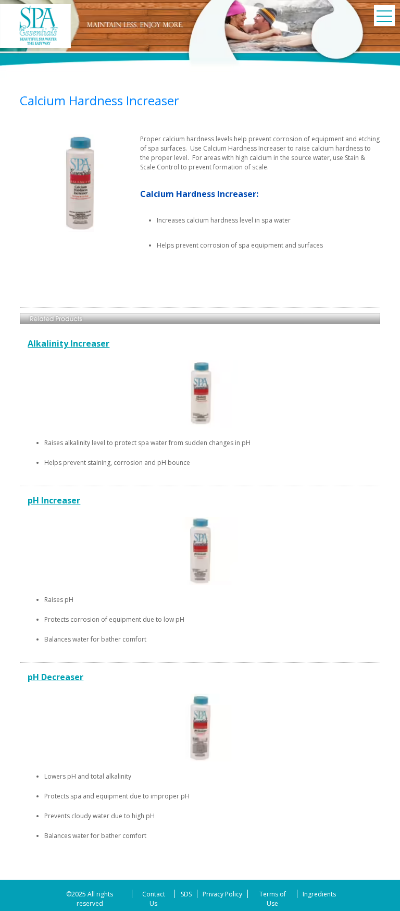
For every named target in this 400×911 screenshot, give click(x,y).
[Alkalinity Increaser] (200, 343)
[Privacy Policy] (222, 893)
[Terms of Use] (272, 897)
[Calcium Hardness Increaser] (35, 26)
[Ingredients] (319, 893)
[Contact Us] (153, 897)
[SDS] (186, 893)
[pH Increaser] (200, 500)
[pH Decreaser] (200, 677)
